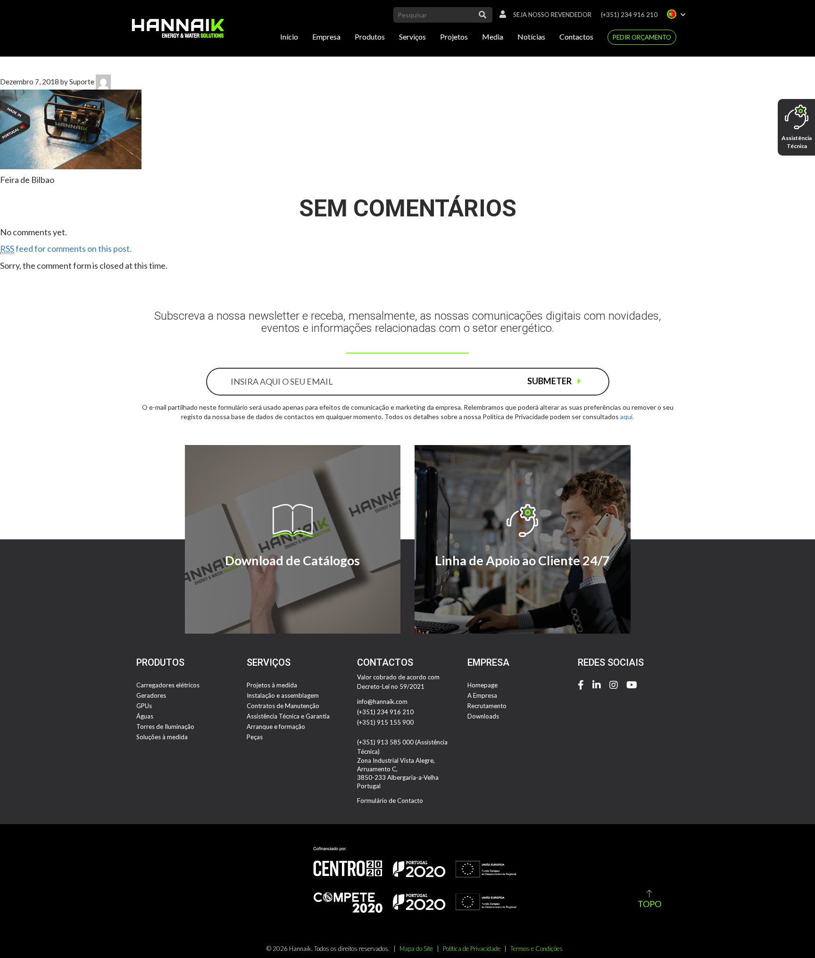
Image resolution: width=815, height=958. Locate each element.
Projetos (454, 36)
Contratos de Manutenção (283, 706)
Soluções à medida (162, 737)
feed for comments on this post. (66, 248)
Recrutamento (487, 706)
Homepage (482, 685)
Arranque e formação (276, 726)
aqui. (627, 417)
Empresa (326, 36)
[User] (500, 14)
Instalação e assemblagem (283, 695)
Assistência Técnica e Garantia (288, 716)
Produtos (370, 36)
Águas (144, 716)
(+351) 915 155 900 (385, 722)
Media (492, 36)
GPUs (144, 706)
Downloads (483, 716)
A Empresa (482, 695)
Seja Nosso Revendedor (552, 14)
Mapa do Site (416, 948)
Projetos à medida (272, 685)
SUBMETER (550, 381)
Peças (255, 737)
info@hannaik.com (382, 701)
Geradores (151, 695)
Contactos (576, 36)
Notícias (531, 36)
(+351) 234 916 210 (629, 14)
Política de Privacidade (471, 948)
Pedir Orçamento (642, 37)
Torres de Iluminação (165, 726)
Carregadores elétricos (168, 685)
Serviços (412, 36)
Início (289, 36)
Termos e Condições (536, 948)
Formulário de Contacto (390, 800)
